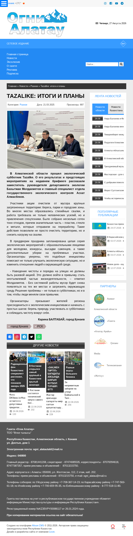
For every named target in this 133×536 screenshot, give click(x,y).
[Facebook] (111, 3)
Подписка (12, 73)
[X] (31, 337)
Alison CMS (38, 525)
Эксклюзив (13, 61)
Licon (52, 531)
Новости (12, 58)
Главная (12, 86)
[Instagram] (105, 3)
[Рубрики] (4, 3)
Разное (34, 86)
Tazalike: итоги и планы (53, 86)
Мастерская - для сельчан (117, 174)
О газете (12, 65)
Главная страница (17, 54)
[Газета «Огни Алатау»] (37, 23)
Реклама (12, 69)
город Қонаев (19, 326)
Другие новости (46, 345)
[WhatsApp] (39, 337)
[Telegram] (122, 3)
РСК (40, 326)
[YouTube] (116, 3)
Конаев (10, 3)
